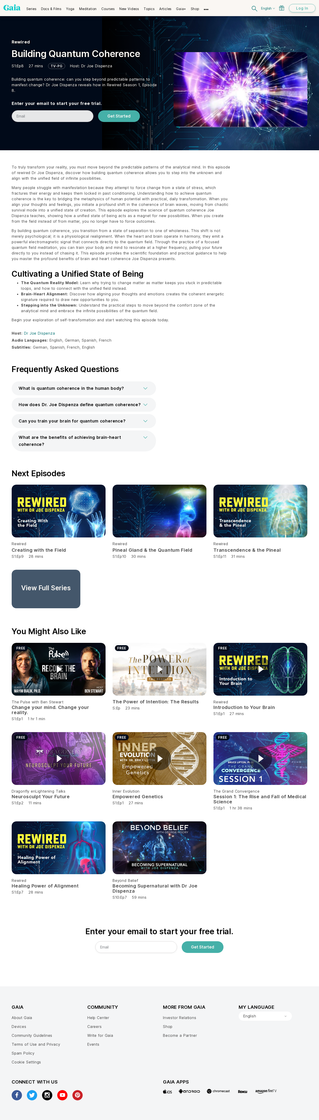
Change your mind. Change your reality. (50, 710)
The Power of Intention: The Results (156, 702)
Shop (168, 1026)
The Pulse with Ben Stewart (38, 702)
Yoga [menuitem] (70, 9)
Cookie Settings (26, 1062)
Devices (19, 1026)
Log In (302, 8)
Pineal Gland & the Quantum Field (152, 550)
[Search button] (254, 8)
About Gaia (22, 1017)
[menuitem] (31, 7)
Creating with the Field (39, 550)
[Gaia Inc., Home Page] (12, 7)
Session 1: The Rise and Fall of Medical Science (259, 799)
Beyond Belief (125, 880)
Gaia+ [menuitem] (181, 9)
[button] (84, 388)
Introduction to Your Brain (244, 707)
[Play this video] (58, 669)
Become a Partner (180, 1035)
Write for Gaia (100, 1035)
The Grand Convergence (236, 791)
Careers (94, 1026)
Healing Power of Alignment (45, 886)
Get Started (119, 116)
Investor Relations (179, 1017)
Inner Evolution (126, 791)
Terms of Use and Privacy (36, 1044)
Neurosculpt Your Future (41, 796)
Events (93, 1044)
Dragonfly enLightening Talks (39, 791)
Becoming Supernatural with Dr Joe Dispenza (155, 888)
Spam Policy (23, 1053)
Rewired (21, 41)
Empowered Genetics (138, 796)
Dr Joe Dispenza (96, 66)
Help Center (98, 1017)
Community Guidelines (32, 1035)
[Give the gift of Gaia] (281, 8)
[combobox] (265, 1016)
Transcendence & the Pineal (247, 550)
